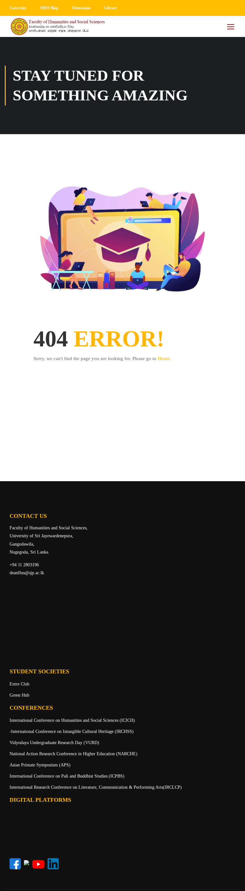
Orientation (81, 8)
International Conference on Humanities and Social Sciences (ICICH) (72, 720)
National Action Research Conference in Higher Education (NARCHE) (73, 753)
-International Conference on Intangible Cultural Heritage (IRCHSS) (72, 731)
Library (110, 8)
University (18, 8)
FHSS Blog (49, 8)
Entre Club (19, 684)
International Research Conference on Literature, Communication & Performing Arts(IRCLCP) (96, 787)
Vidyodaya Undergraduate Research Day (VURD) (54, 742)
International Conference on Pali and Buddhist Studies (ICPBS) (67, 776)
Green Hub (19, 695)
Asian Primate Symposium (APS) (40, 765)
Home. (164, 358)
